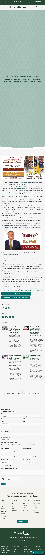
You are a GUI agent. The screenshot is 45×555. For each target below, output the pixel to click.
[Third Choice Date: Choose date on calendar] (14, 462)
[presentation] (10, 479)
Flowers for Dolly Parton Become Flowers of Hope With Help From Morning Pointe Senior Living (14, 329)
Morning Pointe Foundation (26, 182)
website (30, 217)
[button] (42, 7)
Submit (3, 483)
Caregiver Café (6, 2)
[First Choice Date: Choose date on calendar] (14, 451)
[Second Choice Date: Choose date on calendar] (14, 457)
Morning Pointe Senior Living (26, 186)
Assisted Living (27, 549)
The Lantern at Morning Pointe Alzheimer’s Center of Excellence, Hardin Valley (25, 290)
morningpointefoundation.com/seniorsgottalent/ (17, 192)
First (2, 418)
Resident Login (38, 1)
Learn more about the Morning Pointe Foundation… (16, 293)
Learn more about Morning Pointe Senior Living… (15, 297)
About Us (14, 549)
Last (24, 418)
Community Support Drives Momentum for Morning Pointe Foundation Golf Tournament (36, 358)
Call (3, 429)
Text (7, 429)
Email (12, 429)
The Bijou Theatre (19, 188)
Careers (38, 2)
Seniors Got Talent (27, 2)
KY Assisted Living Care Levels (28, 552)
